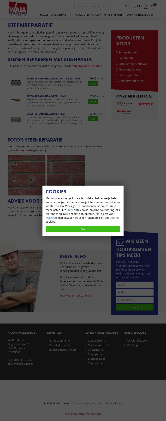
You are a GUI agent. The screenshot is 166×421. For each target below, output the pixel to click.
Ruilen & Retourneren (62, 349)
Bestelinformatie (59, 345)
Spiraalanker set (98, 345)
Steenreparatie (129, 75)
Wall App (132, 345)
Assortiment (60, 14)
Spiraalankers (96, 340)
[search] (126, 6)
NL (138, 6)
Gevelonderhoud (130, 69)
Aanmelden (135, 307)
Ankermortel (96, 349)
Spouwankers (96, 363)
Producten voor (87, 14)
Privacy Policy (114, 403)
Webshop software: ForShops (83, 414)
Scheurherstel (128, 52)
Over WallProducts (140, 14)
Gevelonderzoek (137, 340)
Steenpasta (95, 354)
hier (70, 210)
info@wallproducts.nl (20, 363)
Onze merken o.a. (134, 96)
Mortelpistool (96, 359)
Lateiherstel (127, 58)
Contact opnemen (60, 340)
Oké (83, 229)
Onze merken (113, 14)
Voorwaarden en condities (75, 295)
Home (44, 14)
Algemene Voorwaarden (87, 403)
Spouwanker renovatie (134, 64)
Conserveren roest (131, 81)
